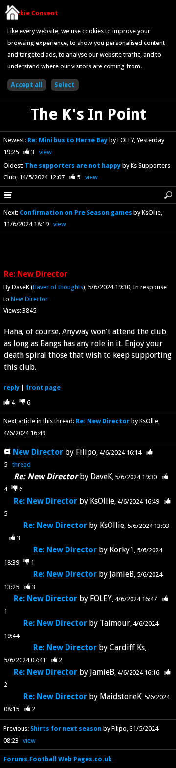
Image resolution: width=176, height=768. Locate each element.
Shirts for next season (66, 728)
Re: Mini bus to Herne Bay (68, 140)
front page (43, 387)
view (45, 151)
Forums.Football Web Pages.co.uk (57, 759)
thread (21, 464)
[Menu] (8, 195)
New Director (29, 299)
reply (11, 387)
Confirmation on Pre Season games (76, 212)
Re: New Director (103, 421)
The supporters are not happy (73, 165)
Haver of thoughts (58, 287)
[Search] (168, 195)
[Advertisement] (88, 252)
